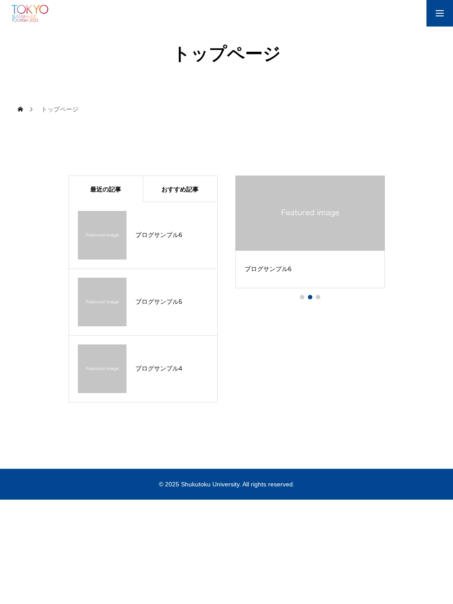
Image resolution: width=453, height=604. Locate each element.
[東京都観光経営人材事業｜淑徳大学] (30, 13)
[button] (302, 297)
